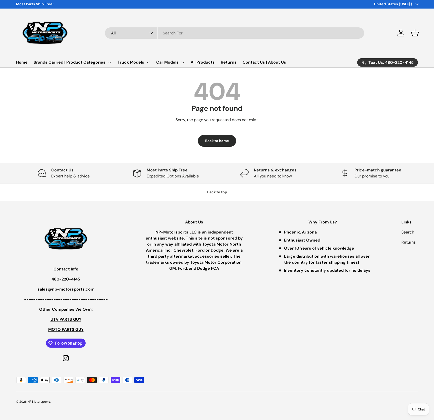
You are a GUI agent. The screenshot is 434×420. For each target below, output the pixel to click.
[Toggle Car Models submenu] (183, 62)
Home (22, 62)
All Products (203, 62)
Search (407, 232)
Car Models (167, 62)
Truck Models (131, 62)
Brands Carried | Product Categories (69, 62)
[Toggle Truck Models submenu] (148, 62)
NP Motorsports (39, 402)
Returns (229, 62)
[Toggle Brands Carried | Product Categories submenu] (109, 62)
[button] (414, 32)
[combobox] (234, 33)
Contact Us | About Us (264, 62)
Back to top (217, 192)
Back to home (217, 140)
